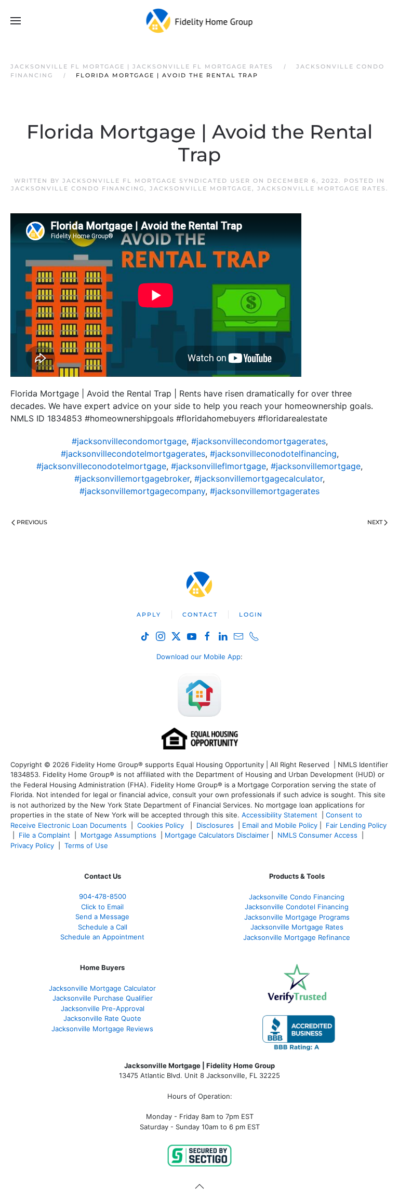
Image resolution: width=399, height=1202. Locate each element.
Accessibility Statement (279, 815)
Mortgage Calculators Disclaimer (217, 835)
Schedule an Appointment (102, 937)
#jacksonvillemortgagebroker (132, 478)
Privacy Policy (32, 845)
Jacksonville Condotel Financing (297, 907)
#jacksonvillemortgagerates (265, 491)
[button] (15, 21)
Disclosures (215, 825)
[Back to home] (200, 21)
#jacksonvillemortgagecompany (142, 491)
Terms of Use (87, 845)
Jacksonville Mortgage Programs (297, 917)
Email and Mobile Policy (279, 825)
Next (374, 522)
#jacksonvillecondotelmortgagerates (133, 453)
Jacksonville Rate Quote (102, 1018)
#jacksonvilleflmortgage (218, 466)
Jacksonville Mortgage (201, 188)
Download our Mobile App (198, 656)
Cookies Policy (161, 825)
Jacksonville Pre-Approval (102, 1008)
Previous (32, 522)
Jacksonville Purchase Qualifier (102, 998)
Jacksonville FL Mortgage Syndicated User (156, 180)
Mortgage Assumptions (118, 835)
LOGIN (251, 614)
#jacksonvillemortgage (316, 466)
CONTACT (200, 614)
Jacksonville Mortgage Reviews (102, 1029)
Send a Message (102, 916)
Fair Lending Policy (356, 825)
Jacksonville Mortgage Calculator (102, 988)
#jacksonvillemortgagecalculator (258, 478)
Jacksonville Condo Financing (77, 188)
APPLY (149, 614)
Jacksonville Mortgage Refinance (296, 937)
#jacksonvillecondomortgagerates (258, 441)
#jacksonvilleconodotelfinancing (273, 453)
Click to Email (102, 907)
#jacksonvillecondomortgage (129, 441)
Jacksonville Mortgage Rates (321, 188)
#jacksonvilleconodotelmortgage (101, 466)
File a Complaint (45, 835)
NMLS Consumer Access (317, 835)
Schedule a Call (102, 927)
